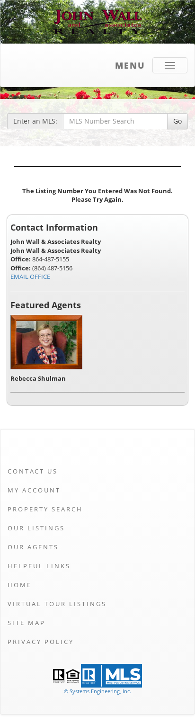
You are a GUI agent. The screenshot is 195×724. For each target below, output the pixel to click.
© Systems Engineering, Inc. (97, 691)
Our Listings (36, 528)
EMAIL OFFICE (30, 276)
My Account (34, 490)
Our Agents (33, 547)
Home (20, 585)
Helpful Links (39, 566)
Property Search (45, 509)
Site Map (26, 622)
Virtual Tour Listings (57, 603)
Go (177, 120)
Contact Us (33, 471)
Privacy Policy (41, 641)
